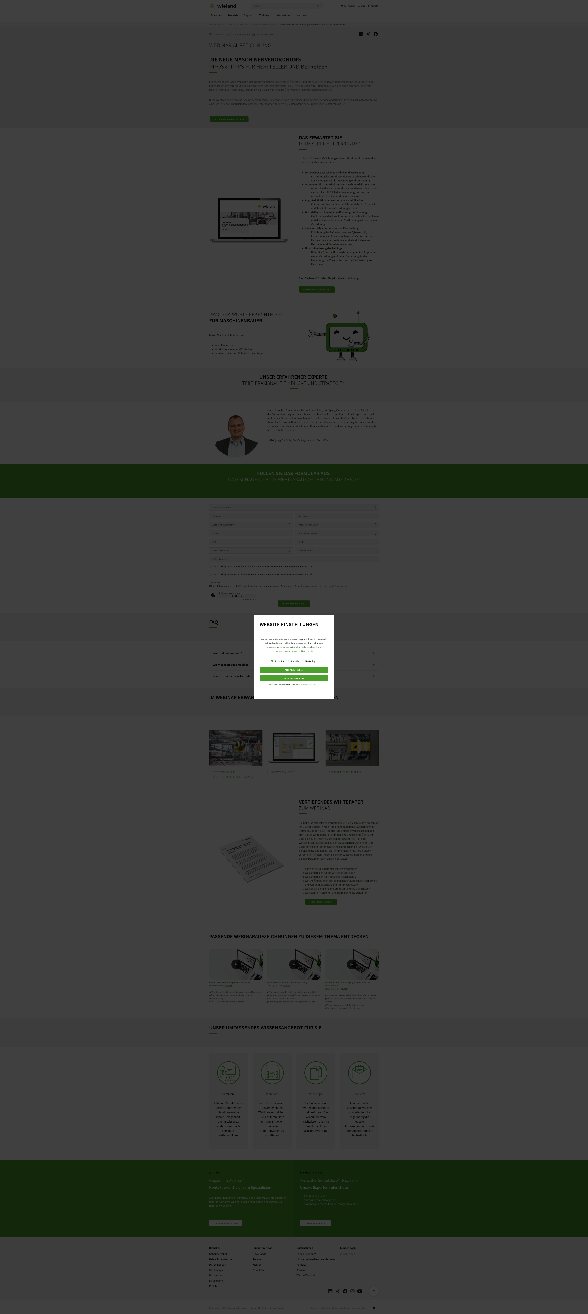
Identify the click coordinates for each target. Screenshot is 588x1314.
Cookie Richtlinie (305, 651)
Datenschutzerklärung (285, 651)
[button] (294, 670)
